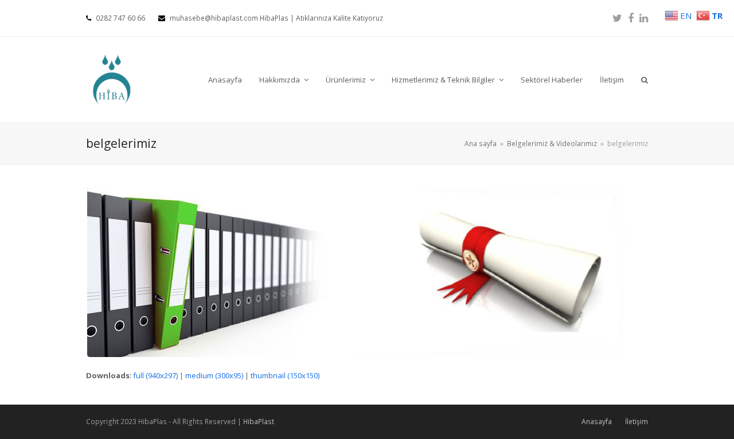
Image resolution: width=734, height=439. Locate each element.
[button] (645, 79)
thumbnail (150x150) (285, 375)
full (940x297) (155, 375)
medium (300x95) (214, 375)
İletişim (636, 421)
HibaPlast (258, 421)
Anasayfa (596, 421)
